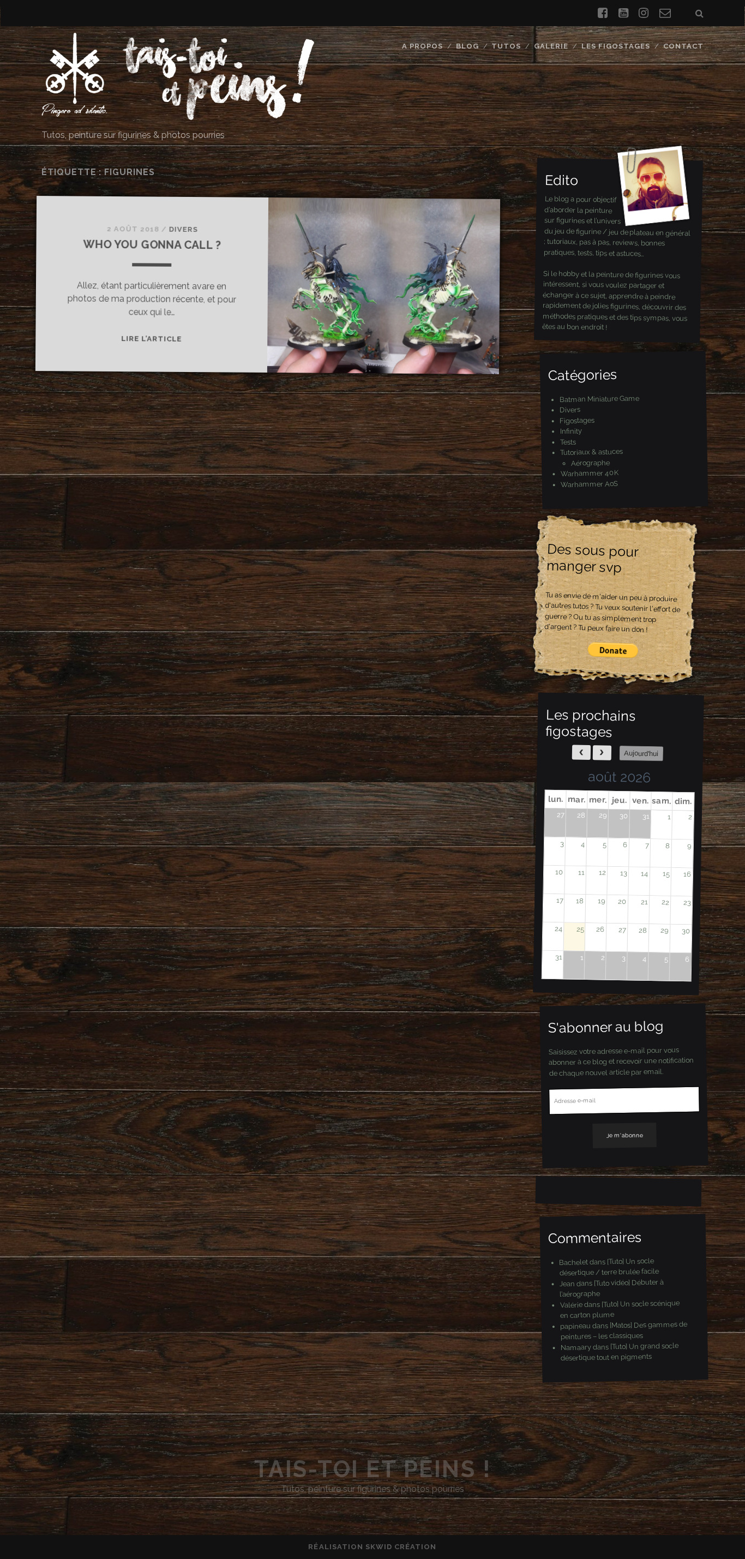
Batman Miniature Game (599, 399)
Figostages (577, 420)
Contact (683, 46)
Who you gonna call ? (152, 245)
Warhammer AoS (589, 483)
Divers (183, 229)
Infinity (570, 431)
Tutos (506, 46)
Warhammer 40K (589, 473)
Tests (567, 441)
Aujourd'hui (641, 753)
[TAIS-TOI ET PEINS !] (177, 115)
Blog (467, 46)
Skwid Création (401, 1547)
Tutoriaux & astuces (591, 452)
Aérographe (589, 462)
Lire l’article (151, 338)
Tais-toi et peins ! (372, 1469)
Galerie (551, 46)
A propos (422, 46)
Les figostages (616, 46)
